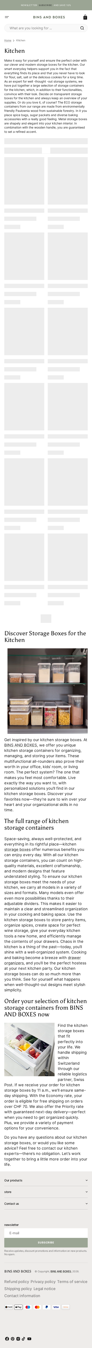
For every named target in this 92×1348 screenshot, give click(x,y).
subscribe (45, 5)
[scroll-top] (83, 1325)
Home (7, 40)
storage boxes (17, 849)
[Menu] (7, 17)
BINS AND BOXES (60, 1271)
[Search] (82, 28)
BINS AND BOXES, (21, 745)
